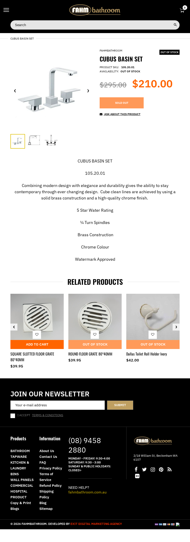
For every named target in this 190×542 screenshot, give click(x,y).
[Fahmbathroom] (95, 10)
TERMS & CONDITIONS (47, 415)
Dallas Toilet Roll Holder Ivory (146, 354)
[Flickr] (137, 476)
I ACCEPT (40, 415)
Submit (120, 405)
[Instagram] (152, 470)
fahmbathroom (111, 50)
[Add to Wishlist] (36, 334)
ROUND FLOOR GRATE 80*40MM (90, 354)
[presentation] (13, 327)
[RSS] (169, 470)
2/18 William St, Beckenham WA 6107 (155, 458)
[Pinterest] (161, 470)
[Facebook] (136, 470)
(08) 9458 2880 (84, 445)
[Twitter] (144, 470)
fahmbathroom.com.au (87, 492)
